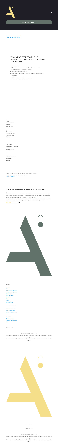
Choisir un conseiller (10, 176)
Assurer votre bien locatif (11, 312)
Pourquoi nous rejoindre (11, 292)
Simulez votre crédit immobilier (29, 103)
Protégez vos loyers (10, 310)
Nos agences (9, 293)
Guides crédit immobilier (11, 290)
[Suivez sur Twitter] (30, 279)
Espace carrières (9, 295)
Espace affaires (9, 302)
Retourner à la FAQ (13, 37)
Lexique (7, 287)
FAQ (7, 288)
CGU (7, 322)
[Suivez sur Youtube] (33, 279)
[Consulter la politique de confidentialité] (35, 197)
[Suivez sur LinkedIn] (25, 279)
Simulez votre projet (28, 22)
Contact (7, 300)
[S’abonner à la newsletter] (19, 202)
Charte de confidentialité (11, 320)
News (7, 298)
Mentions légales (9, 318)
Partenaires (8, 297)
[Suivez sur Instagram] (27, 279)
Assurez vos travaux (10, 308)
